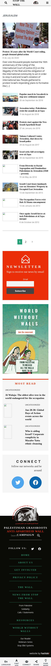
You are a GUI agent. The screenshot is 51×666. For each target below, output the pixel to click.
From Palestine (25, 605)
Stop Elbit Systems (25, 645)
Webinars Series (25, 642)
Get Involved (25, 570)
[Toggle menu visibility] (46, 2)
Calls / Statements (26, 612)
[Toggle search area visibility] (5, 2)
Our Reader (26, 638)
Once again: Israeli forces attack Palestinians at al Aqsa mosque (32, 216)
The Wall (25, 587)
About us (25, 562)
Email (25, 279)
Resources (25, 620)
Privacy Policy (25, 577)
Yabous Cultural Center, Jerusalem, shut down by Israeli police (30, 138)
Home (25, 555)
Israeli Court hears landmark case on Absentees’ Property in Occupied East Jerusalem (33, 186)
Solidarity (25, 609)
